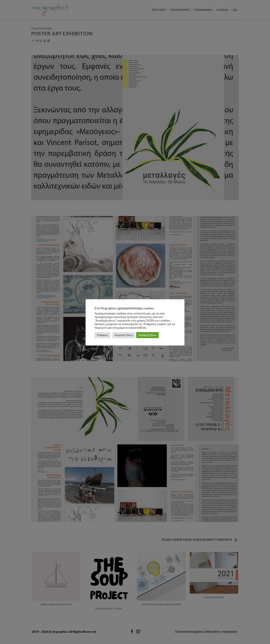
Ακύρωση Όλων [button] (124, 335)
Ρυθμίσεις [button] (102, 335)
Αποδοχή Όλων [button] (147, 335)
